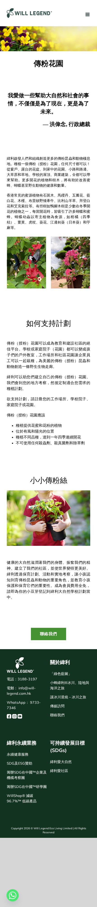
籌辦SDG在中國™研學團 (27, 786)
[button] (10, 263)
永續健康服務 (17, 754)
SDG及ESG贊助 (19, 763)
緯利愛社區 (59, 770)
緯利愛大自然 (61, 761)
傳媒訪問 (57, 706)
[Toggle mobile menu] (87, 14)
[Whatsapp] (13, 895)
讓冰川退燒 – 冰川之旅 (68, 697)
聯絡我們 (57, 715)
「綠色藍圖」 (61, 673)
